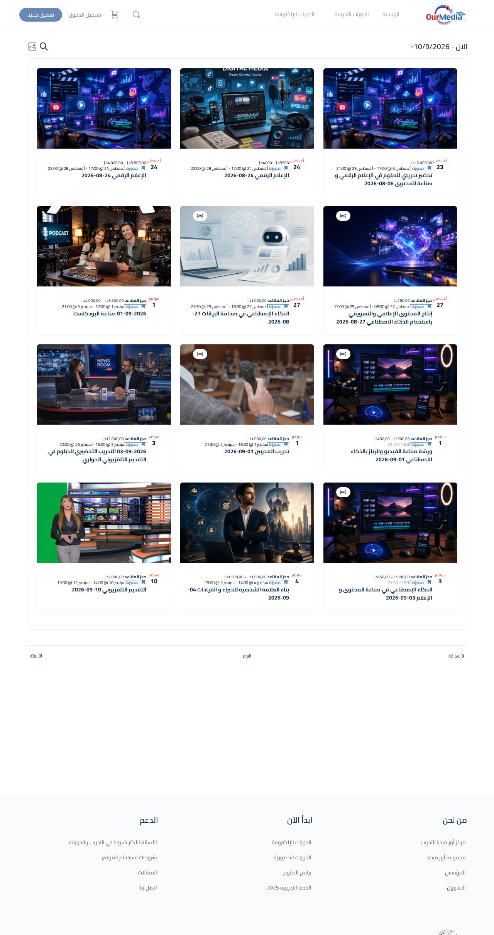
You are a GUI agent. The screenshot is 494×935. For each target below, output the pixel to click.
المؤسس (455, 872)
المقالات (147, 872)
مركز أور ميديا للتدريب (443, 842)
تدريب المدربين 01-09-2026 (256, 451)
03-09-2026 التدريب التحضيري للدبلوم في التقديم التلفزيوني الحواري (97, 455)
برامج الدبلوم (297, 872)
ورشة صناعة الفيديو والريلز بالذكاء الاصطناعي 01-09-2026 (391, 455)
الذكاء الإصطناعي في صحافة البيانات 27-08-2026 (240, 317)
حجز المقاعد (421, 300)
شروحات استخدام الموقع (129, 857)
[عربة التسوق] (114, 14)
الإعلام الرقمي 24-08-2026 (256, 175)
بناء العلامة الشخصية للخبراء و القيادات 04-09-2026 (238, 593)
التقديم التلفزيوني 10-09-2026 (109, 589)
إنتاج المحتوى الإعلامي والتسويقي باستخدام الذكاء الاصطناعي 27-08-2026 (384, 317)
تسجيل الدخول (85, 15)
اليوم (247, 656)
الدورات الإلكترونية (291, 842)
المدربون (456, 887)
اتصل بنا (148, 887)
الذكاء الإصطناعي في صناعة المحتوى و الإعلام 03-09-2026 (385, 593)
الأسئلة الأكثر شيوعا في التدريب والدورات (113, 842)
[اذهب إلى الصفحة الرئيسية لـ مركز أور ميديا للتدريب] (446, 13)
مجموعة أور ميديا (446, 857)
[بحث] (136, 14)
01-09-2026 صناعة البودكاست (109, 313)
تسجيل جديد (40, 15)
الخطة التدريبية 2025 (289, 887)
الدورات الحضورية (292, 857)
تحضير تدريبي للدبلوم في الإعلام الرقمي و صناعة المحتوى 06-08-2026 (383, 179)
